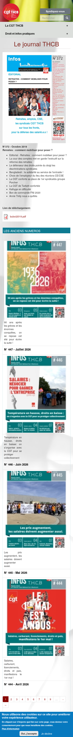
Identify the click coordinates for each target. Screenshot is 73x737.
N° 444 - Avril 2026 (16, 684)
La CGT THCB (14, 25)
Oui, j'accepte (29, 733)
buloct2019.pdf (18, 216)
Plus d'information (10, 728)
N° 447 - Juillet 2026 (17, 349)
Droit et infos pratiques (20, 33)
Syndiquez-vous (55, 11)
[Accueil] (11, 10)
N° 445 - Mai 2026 (15, 573)
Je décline (46, 733)
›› (5, 705)
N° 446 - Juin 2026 (16, 464)
